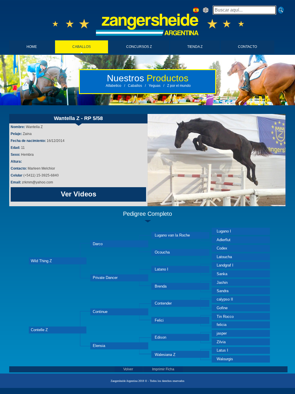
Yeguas (154, 86)
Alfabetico (113, 86)
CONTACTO (247, 47)
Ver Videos (78, 194)
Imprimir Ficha (163, 369)
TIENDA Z (195, 47)
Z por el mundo (179, 86)
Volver (128, 369)
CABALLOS (81, 47)
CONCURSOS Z (139, 47)
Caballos (135, 86)
